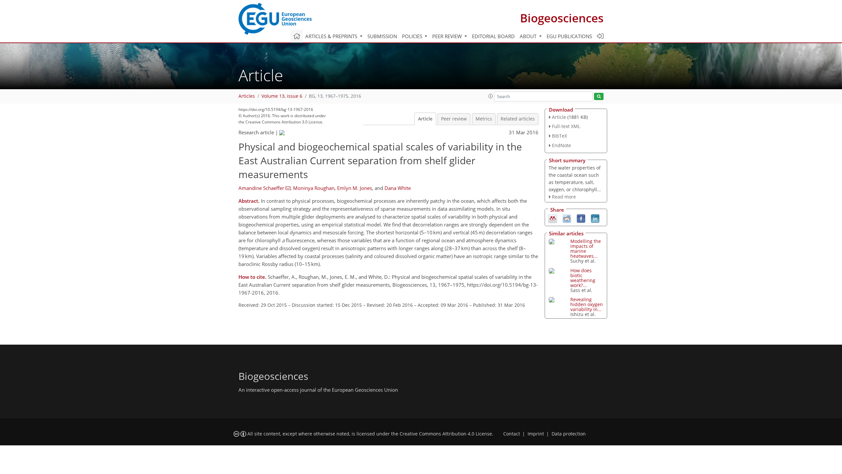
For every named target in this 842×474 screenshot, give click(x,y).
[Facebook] (581, 218)
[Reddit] (566, 218)
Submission (382, 36)
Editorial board (493, 36)
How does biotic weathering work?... (582, 277)
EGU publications (569, 36)
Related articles (518, 119)
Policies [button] (413, 36)
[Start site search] (599, 96)
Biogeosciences (562, 18)
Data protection (569, 434)
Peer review (454, 119)
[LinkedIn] (595, 218)
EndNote (561, 145)
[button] (490, 96)
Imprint (536, 434)
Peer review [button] (447, 36)
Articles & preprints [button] (332, 36)
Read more (564, 197)
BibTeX (559, 136)
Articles (246, 96)
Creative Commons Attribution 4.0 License (446, 434)
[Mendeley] (552, 218)
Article (425, 119)
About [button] (529, 36)
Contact (511, 434)
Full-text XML (566, 126)
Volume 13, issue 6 (281, 96)
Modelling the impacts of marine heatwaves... (585, 248)
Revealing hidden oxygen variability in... (586, 304)
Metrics (484, 119)
